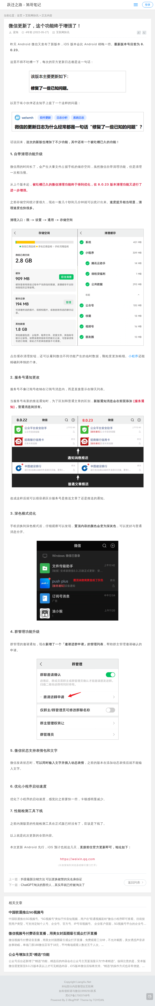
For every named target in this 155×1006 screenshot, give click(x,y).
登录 (147, 4)
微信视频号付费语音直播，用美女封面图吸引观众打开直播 (53, 933)
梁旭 (15, 32)
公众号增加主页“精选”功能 (29, 954)
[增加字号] (139, 32)
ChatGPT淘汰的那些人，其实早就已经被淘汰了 (53, 884)
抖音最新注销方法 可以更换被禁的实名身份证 (51, 879)
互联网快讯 (32, 15)
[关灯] (149, 996)
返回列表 (134, 882)
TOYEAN (98, 999)
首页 (19, 15)
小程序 (133, 356)
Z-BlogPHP (72, 999)
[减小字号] (144, 32)
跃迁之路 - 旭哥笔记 (24, 5)
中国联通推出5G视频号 (26, 912)
